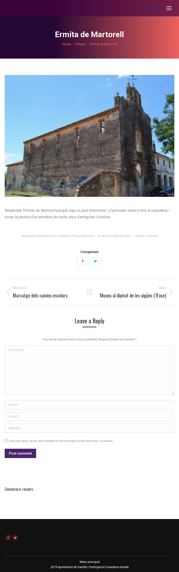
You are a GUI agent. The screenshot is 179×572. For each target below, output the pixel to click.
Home (66, 44)
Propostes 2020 (83, 236)
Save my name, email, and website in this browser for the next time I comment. (61, 441)
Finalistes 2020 (47, 236)
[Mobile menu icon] (169, 8)
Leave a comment (146, 236)
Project (81, 44)
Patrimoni (65, 236)
